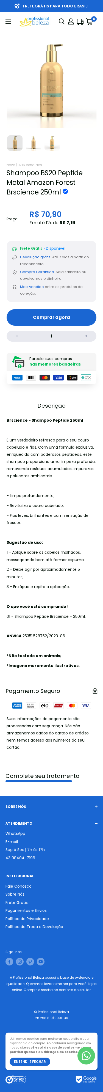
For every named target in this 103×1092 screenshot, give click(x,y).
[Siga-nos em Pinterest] (30, 961)
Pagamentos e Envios (26, 910)
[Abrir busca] (62, 21)
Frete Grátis (16, 902)
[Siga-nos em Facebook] (9, 961)
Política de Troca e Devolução (34, 926)
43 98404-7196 (20, 858)
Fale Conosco (18, 886)
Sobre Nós (14, 894)
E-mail (11, 841)
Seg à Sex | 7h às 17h (25, 849)
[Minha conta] (71, 21)
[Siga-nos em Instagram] (20, 961)
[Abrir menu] (8, 22)
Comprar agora (51, 317)
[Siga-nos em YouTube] (40, 961)
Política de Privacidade (27, 918)
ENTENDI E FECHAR (30, 1061)
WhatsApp (15, 833)
